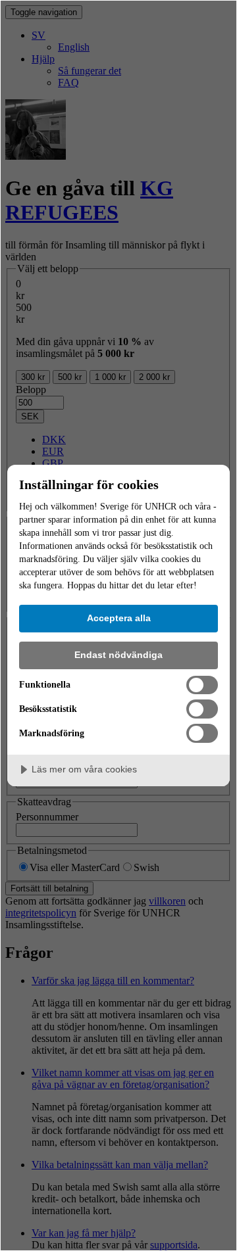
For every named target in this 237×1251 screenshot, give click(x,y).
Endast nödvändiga (118, 654)
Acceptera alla (119, 618)
